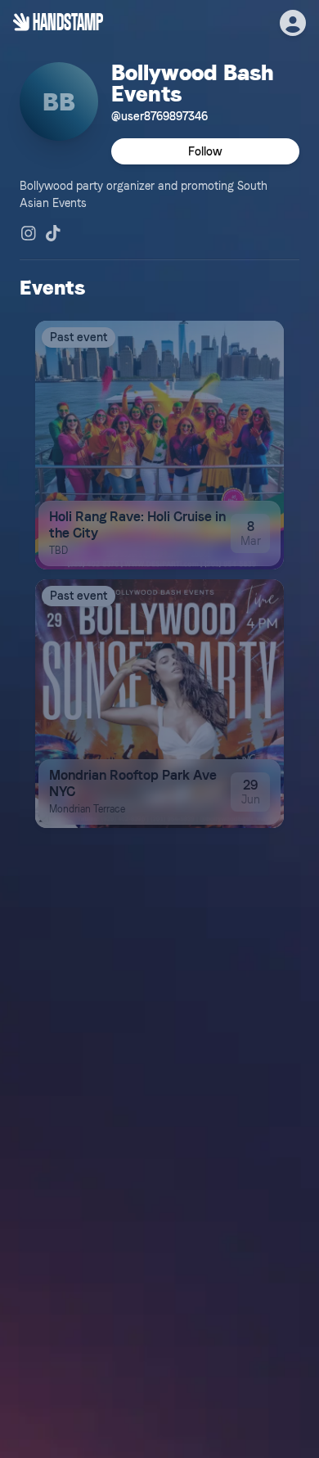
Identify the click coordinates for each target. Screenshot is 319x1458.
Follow (205, 151)
